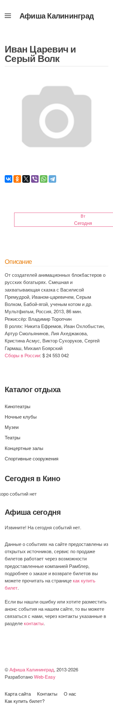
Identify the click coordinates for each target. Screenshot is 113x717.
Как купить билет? (25, 701)
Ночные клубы (21, 416)
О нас (70, 693)
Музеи (12, 427)
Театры (12, 437)
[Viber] (35, 179)
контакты (34, 623)
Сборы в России (22, 355)
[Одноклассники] (17, 179)
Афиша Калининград (56, 15)
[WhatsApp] (43, 179)
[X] (26, 179)
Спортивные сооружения (31, 458)
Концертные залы (24, 448)
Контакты (47, 693)
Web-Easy (45, 676)
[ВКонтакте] (8, 179)
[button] (8, 15)
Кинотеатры (17, 406)
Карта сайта (18, 693)
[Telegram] (52, 179)
